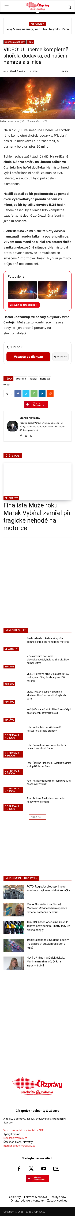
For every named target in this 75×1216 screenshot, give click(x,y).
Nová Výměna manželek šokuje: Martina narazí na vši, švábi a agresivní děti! (46, 961)
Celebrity (11, 498)
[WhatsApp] (34, 393)
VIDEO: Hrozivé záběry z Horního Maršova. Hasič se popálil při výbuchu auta (47, 695)
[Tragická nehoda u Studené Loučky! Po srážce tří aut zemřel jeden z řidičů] (13, 945)
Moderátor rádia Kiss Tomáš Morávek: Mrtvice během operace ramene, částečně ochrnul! (47, 908)
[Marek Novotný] (12, 426)
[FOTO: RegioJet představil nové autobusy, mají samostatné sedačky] (13, 892)
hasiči (33, 378)
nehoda (45, 378)
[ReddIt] (50, 393)
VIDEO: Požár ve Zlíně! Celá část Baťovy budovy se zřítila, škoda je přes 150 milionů (48, 677)
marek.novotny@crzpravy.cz (19, 1145)
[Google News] (56, 1169)
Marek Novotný (17, 71)
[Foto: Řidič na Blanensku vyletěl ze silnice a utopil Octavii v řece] (13, 768)
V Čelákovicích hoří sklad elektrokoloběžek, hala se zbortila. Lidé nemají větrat (48, 659)
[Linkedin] (42, 393)
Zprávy (9, 666)
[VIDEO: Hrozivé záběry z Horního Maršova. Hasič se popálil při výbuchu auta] (13, 697)
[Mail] (26, 435)
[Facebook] (17, 393)
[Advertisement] (37, 581)
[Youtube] (43, 1169)
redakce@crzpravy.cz (15, 1137)
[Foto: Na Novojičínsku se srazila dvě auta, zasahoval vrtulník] (13, 786)
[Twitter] (25, 393)
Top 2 (30, 41)
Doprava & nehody (15, 41)
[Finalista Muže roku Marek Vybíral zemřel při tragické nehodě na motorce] (37, 481)
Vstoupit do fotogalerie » (24, 304)
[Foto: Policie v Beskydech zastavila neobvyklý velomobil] (13, 804)
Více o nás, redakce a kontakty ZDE (23, 1130)
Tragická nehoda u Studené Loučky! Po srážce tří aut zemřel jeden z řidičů (48, 943)
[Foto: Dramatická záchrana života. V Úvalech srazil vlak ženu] (13, 751)
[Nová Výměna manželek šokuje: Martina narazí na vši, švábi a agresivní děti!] (13, 963)
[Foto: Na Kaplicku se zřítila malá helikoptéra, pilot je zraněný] (13, 733)
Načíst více (36, 816)
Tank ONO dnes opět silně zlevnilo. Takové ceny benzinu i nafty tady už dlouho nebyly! (48, 926)
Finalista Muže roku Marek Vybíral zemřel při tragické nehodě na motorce (36, 517)
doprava (21, 378)
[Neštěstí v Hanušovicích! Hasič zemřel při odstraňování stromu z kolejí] (13, 715)
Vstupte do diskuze (28, 356)
